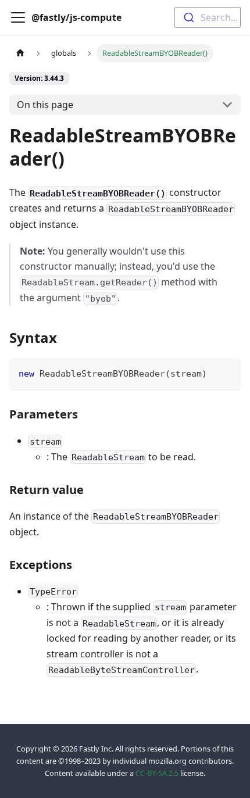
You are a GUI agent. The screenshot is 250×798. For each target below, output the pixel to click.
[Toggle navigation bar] (18, 17)
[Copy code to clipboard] (226, 372)
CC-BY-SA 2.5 (156, 773)
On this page (45, 104)
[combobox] (207, 17)
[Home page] (20, 53)
